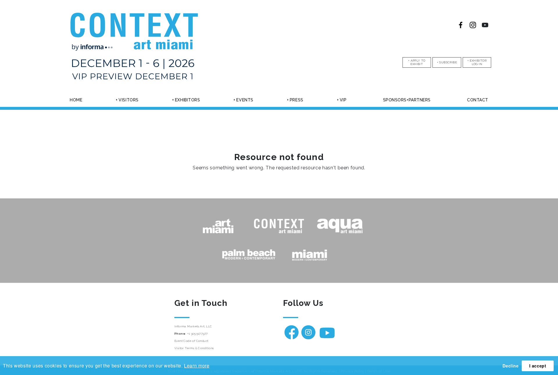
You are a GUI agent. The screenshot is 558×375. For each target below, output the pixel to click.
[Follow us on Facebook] (461, 25)
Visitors (128, 100)
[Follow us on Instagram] (473, 25)
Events (244, 100)
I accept (537, 366)
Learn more (196, 365)
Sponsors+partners (407, 100)
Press (296, 100)
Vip (343, 100)
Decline (510, 366)
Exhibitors (187, 100)
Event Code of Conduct (191, 340)
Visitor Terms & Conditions (194, 348)
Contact (477, 100)
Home (76, 100)
